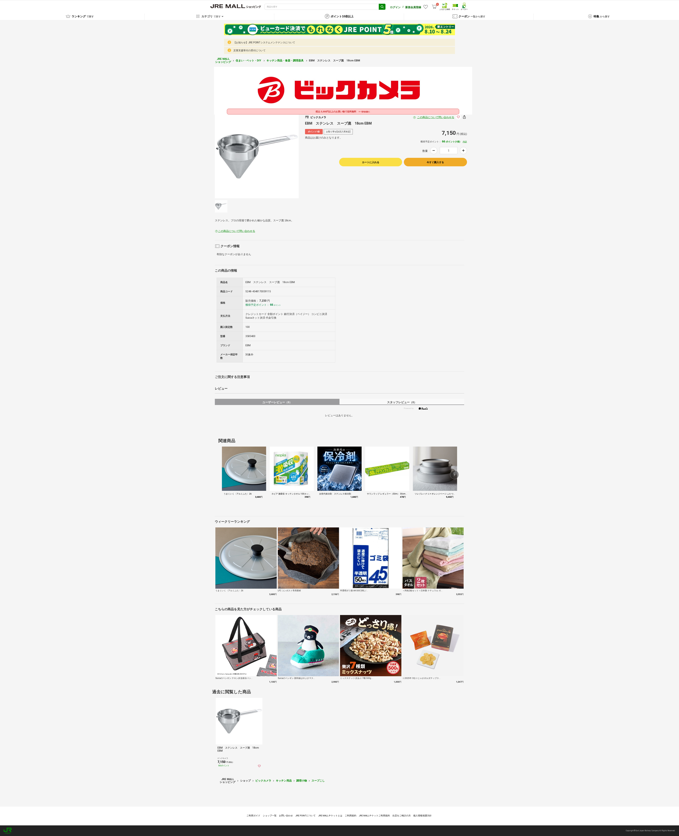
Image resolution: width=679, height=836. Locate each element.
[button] (454, 474)
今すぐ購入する (435, 162)
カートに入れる (370, 162)
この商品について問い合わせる (435, 117)
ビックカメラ (263, 780)
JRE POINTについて (305, 815)
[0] (434, 6)
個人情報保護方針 (422, 815)
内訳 (465, 141)
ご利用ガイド (253, 815)
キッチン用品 (284, 780)
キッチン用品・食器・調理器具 (285, 60)
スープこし (318, 780)
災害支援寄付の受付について (249, 50)
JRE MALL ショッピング (223, 60)
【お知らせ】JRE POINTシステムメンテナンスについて (264, 42)
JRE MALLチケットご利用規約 (374, 815)
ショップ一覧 (270, 815)
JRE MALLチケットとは (330, 815)
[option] (257, 156)
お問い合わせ (286, 815)
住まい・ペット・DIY (249, 60)
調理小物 (301, 780)
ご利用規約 (350, 815)
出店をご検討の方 (401, 815)
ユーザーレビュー (277, 402)
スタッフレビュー (402, 402)
